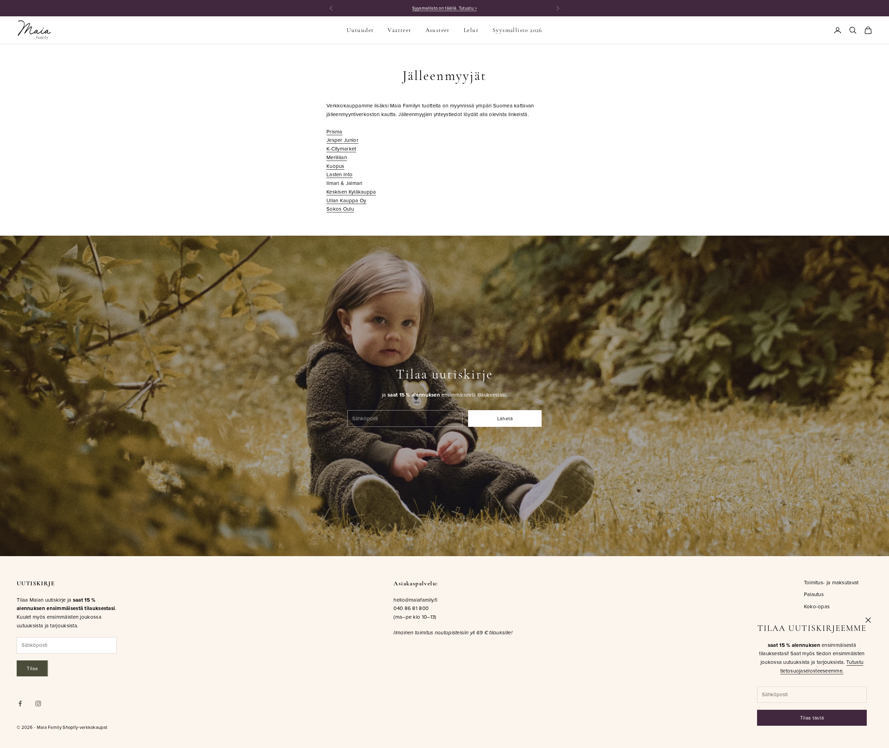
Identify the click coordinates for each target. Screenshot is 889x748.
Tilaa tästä (812, 717)
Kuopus (335, 166)
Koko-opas (817, 606)
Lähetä (505, 418)
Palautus (814, 594)
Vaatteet (399, 30)
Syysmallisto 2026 (517, 30)
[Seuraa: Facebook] (20, 703)
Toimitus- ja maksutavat (831, 582)
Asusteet (437, 30)
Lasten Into (339, 174)
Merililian (336, 157)
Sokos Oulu (340, 208)
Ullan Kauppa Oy (346, 200)
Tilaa (32, 668)
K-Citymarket (341, 148)
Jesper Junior (342, 140)
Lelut (471, 30)
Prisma (334, 131)
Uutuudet (360, 30)
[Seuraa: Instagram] (38, 703)
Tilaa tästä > (484, 8)
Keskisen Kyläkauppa (351, 191)
